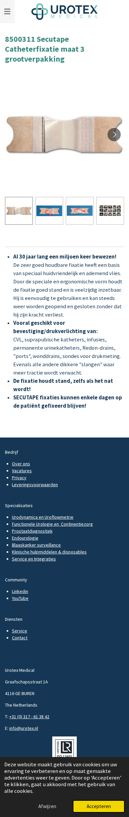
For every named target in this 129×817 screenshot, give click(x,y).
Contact (19, 638)
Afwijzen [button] (47, 806)
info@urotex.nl (23, 728)
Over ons (21, 464)
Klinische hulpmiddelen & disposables (49, 552)
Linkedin (20, 591)
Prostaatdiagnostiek (32, 531)
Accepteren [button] (99, 806)
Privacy (19, 478)
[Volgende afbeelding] (114, 134)
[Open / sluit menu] (7, 11)
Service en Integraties (34, 559)
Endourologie (25, 538)
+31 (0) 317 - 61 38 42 (29, 717)
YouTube (20, 598)
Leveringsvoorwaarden (35, 485)
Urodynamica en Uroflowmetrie (42, 517)
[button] (19, 211)
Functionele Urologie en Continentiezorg (52, 524)
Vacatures (22, 471)
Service (19, 631)
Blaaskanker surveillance (36, 545)
